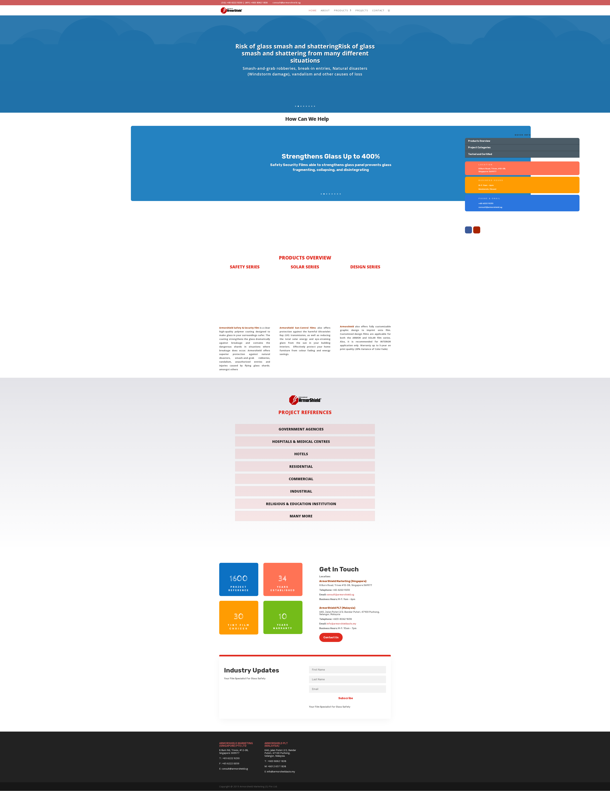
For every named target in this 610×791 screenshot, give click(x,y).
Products (341, 10)
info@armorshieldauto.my (341, 623)
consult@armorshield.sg (340, 594)
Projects (361, 10)
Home (313, 10)
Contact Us (331, 637)
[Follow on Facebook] (468, 229)
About (325, 10)
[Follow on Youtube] (476, 229)
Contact (378, 10)
